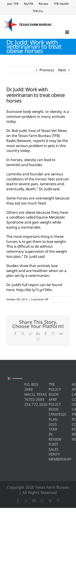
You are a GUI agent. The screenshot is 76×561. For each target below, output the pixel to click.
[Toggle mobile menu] (67, 32)
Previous (46, 70)
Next (62, 70)
